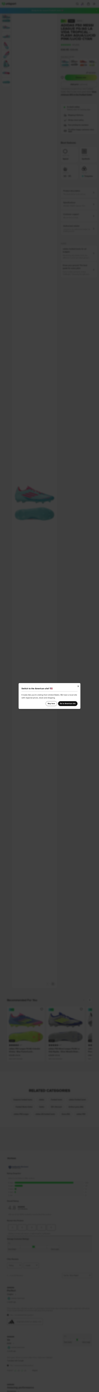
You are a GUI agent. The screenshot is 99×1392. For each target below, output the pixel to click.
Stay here (51, 703)
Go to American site (68, 703)
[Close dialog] (78, 686)
